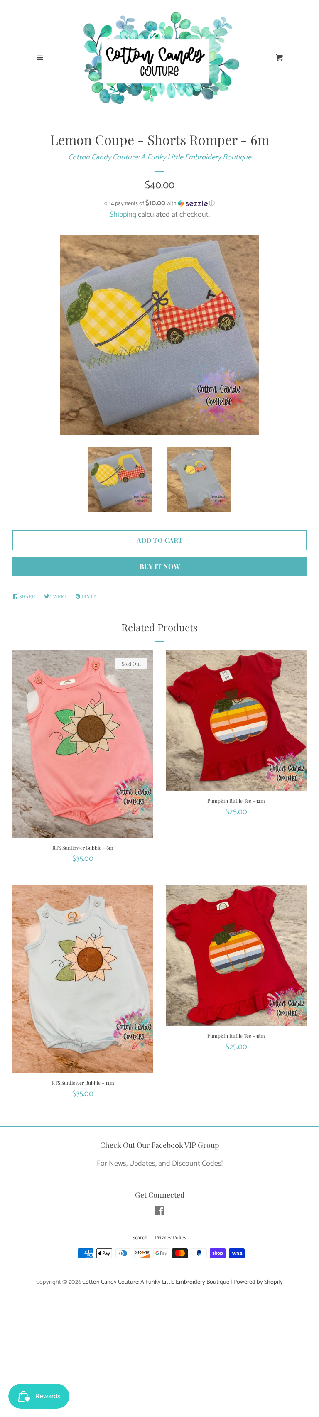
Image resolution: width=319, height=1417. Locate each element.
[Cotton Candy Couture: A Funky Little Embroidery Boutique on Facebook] (160, 1212)
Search (140, 1237)
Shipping (123, 214)
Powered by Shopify (258, 1282)
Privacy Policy (170, 1237)
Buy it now (160, 566)
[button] (159, 203)
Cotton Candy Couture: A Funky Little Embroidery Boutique (159, 157)
